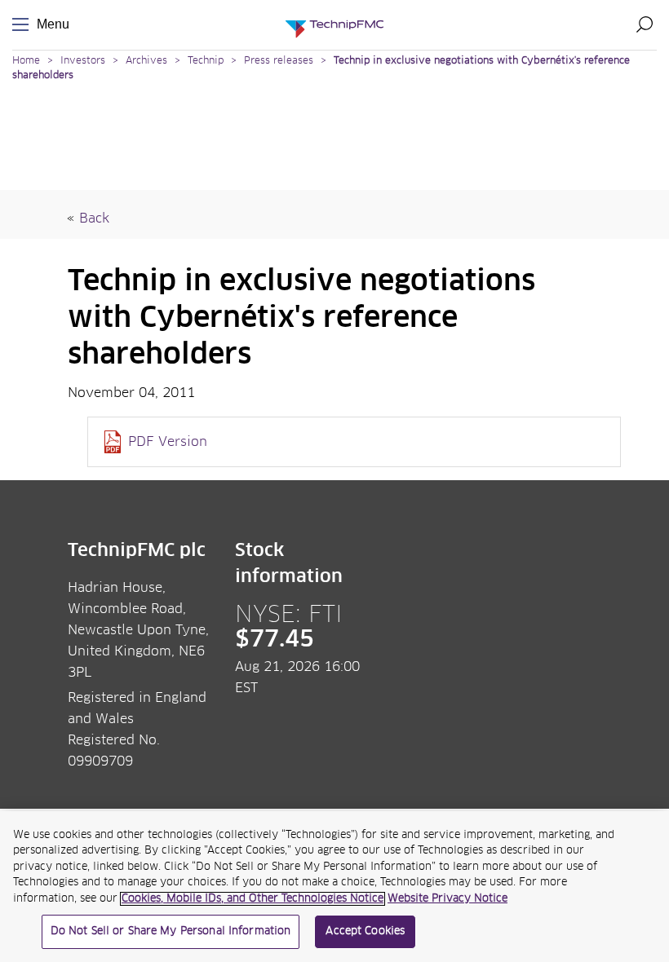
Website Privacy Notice (447, 899)
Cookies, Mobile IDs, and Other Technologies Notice (252, 899)
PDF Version (167, 441)
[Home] (334, 25)
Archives (146, 61)
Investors (82, 61)
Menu (23, 25)
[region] (334, 886)
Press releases (278, 61)
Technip (206, 61)
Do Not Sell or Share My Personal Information (171, 931)
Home (26, 61)
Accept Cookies (365, 931)
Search (644, 24)
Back (94, 218)
